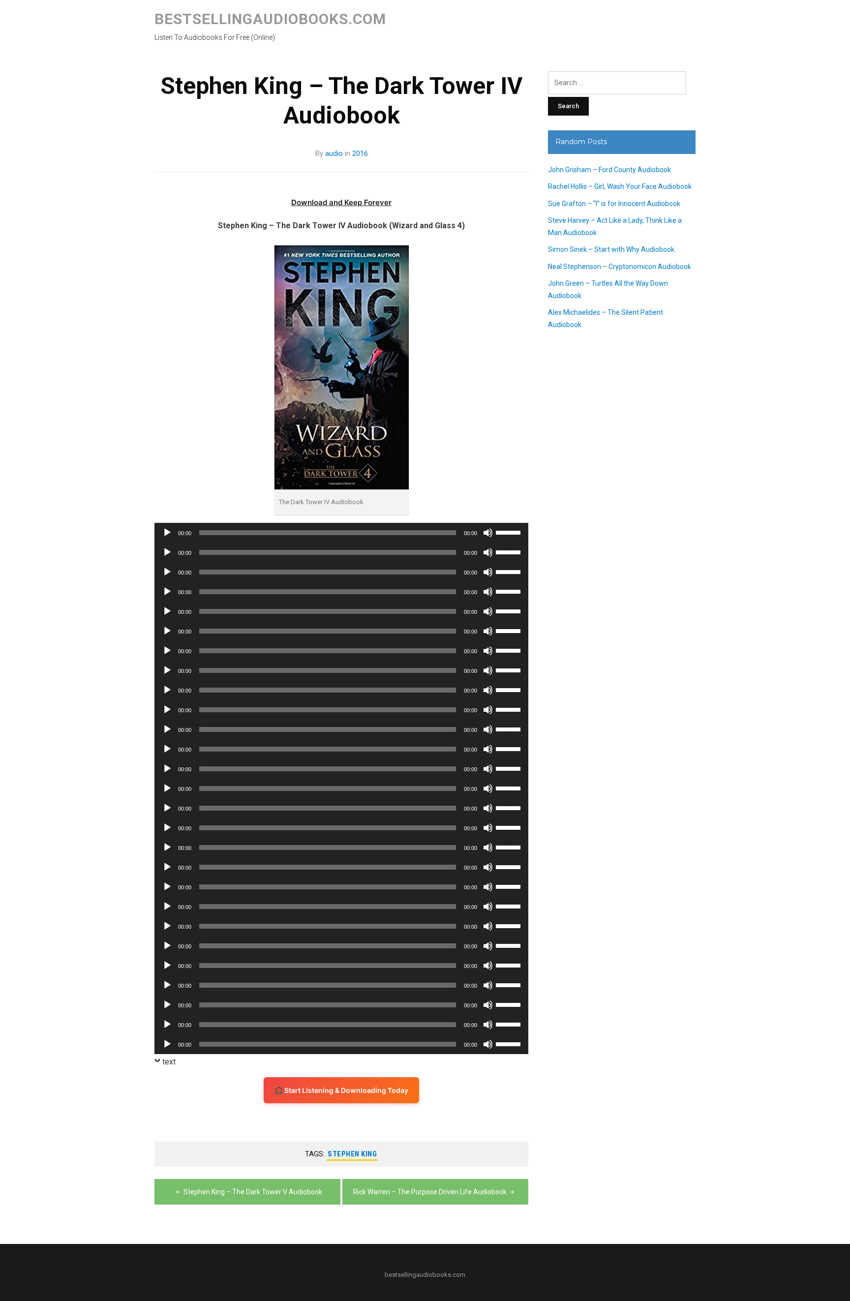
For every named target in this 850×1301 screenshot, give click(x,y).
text (169, 1061)
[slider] (509, 532)
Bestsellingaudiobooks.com (270, 19)
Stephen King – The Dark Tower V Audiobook (252, 1192)
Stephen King (352, 1154)
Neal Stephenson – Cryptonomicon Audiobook (619, 267)
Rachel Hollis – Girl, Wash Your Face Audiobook (620, 186)
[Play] (167, 533)
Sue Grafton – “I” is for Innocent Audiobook (614, 204)
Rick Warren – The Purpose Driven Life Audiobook (430, 1192)
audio (334, 153)
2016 (360, 153)
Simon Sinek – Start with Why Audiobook (611, 249)
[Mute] (488, 533)
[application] (341, 533)
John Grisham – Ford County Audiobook (609, 170)
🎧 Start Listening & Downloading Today (341, 1090)
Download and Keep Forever (341, 202)
